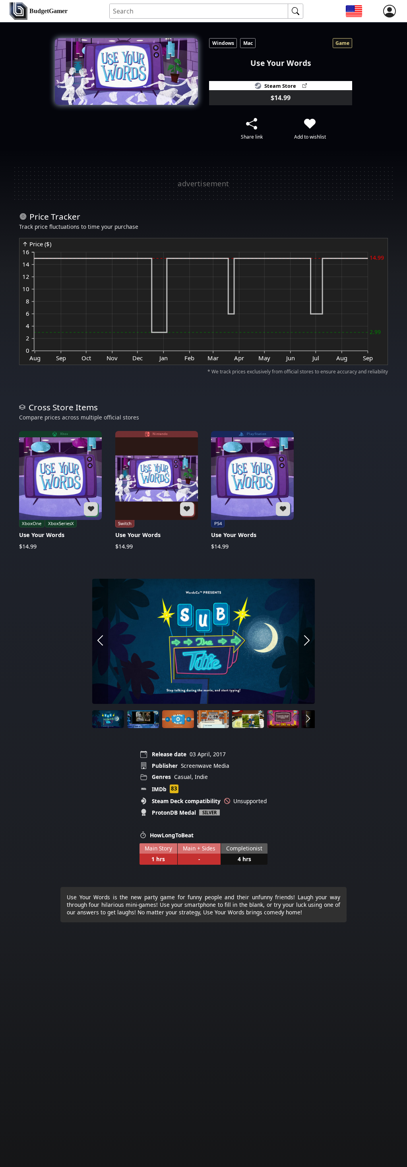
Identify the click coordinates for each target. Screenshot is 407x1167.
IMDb (159, 789)
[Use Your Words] (60, 490)
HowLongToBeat (172, 835)
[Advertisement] (203, 183)
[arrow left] (100, 641)
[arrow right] (307, 641)
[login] (389, 11)
